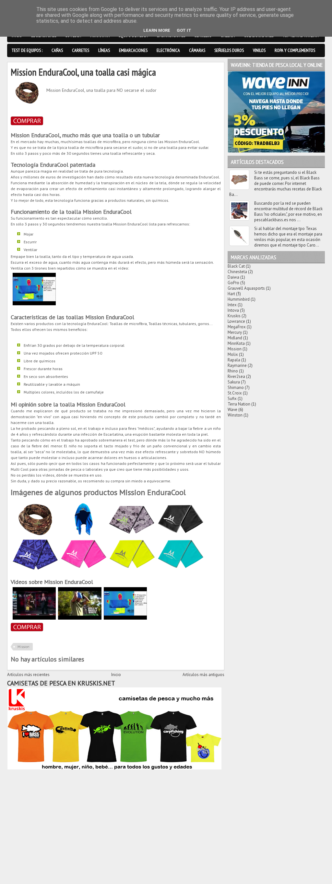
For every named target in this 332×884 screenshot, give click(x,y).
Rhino (233, 371)
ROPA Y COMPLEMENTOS (295, 50)
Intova (233, 310)
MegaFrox (237, 327)
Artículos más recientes (28, 674)
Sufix (232, 398)
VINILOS (259, 50)
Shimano (236, 387)
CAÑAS (57, 50)
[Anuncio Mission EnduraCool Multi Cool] (79, 618)
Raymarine (237, 365)
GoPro (233, 282)
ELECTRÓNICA (168, 50)
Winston (235, 415)
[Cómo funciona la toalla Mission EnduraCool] (34, 304)
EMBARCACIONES (133, 50)
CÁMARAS (197, 50)
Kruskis (234, 316)
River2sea (236, 376)
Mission (24, 647)
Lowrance (236, 321)
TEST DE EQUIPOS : (27, 50)
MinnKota (236, 343)
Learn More (156, 30)
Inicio (116, 674)
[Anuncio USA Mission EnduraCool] (34, 618)
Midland (235, 338)
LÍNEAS (104, 50)
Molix (233, 354)
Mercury (235, 332)
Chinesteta (237, 271)
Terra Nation (239, 404)
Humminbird (239, 299)
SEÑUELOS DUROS (229, 50)
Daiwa (233, 277)
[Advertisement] (115, 816)
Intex (232, 305)
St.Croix (235, 393)
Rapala (234, 360)
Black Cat (236, 266)
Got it (184, 30)
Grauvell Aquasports (246, 288)
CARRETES (80, 50)
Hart (231, 294)
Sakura (234, 382)
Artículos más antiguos (203, 674)
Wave (232, 409)
